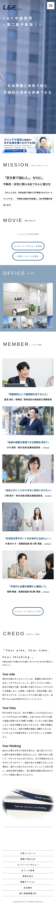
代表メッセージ (28, 853)
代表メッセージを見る (28, 256)
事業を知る (28, 876)
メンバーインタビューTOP (28, 611)
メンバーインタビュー (28, 864)
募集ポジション (28, 881)
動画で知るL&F (28, 859)
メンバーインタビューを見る (28, 246)
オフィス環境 (28, 870)
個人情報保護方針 (28, 893)
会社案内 (28, 887)
